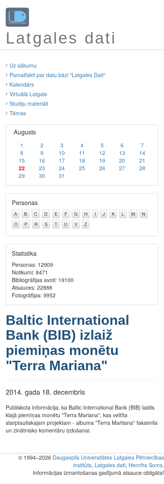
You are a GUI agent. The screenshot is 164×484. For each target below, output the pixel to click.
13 (122, 152)
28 (142, 168)
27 (122, 168)
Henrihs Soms (145, 465)
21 (142, 160)
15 (22, 160)
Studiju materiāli (29, 103)
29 (22, 175)
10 (62, 152)
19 (102, 160)
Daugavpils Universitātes (82, 457)
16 (42, 160)
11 (82, 152)
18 (82, 160)
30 (42, 175)
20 (122, 160)
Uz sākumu (23, 65)
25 (82, 168)
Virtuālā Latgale (28, 94)
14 (142, 152)
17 (62, 160)
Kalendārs (22, 84)
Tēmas (18, 113)
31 (62, 175)
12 (102, 152)
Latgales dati (110, 465)
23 (42, 168)
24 (62, 168)
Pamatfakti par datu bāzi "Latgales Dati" (57, 75)
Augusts (25, 131)
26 (102, 168)
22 (22, 168)
